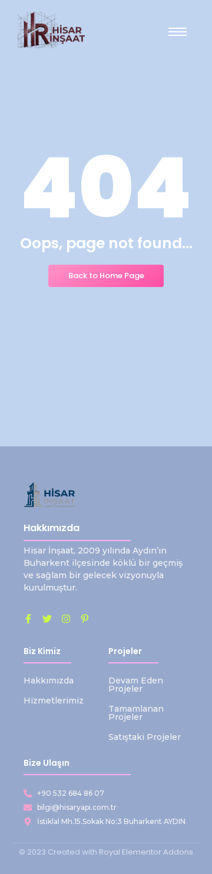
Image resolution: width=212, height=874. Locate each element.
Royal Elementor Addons (146, 852)
